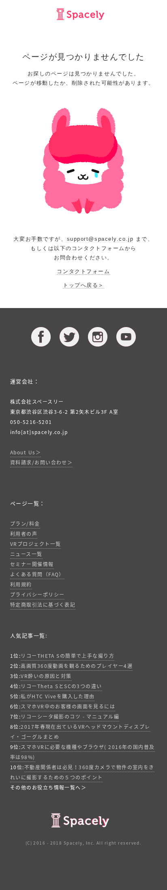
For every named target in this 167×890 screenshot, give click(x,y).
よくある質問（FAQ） (37, 574)
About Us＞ (25, 452)
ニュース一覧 (26, 554)
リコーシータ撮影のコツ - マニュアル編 (70, 716)
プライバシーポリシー (37, 594)
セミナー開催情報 (32, 564)
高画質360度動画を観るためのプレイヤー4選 (77, 666)
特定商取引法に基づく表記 (42, 604)
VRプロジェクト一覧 (35, 544)
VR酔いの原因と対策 (46, 676)
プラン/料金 (25, 523)
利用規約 (21, 584)
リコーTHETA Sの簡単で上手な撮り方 (67, 655)
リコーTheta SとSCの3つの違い (61, 686)
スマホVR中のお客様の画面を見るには (68, 706)
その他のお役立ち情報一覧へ (45, 787)
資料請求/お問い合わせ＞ (41, 462)
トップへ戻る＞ (83, 285)
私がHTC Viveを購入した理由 (57, 696)
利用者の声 (23, 533)
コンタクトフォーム (83, 271)
